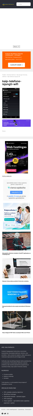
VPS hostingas (8, 398)
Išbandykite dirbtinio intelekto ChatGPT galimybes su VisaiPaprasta (16, 254)
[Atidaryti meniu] (16, 46)
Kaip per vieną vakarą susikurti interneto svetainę (15, 281)
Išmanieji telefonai (11, 74)
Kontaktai (6, 378)
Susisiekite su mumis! (7, 384)
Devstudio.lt (28, 409)
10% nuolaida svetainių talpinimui (13, 392)
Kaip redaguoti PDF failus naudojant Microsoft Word (16, 332)
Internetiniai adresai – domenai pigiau (14, 396)
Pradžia (4, 74)
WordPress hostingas (10, 394)
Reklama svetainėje (8, 376)
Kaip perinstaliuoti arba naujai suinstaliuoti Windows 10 (16, 307)
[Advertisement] (16, 27)
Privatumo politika (8, 374)
